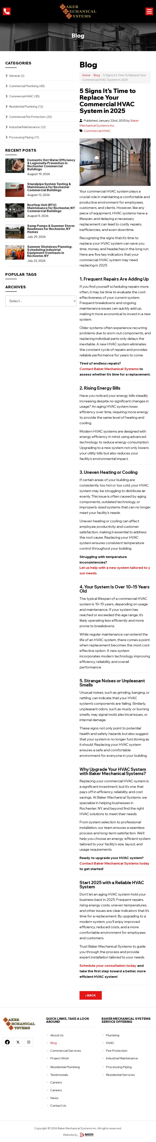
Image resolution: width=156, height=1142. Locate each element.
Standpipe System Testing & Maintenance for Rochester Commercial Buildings (49, 187)
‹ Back (90, 995)
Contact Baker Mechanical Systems (109, 369)
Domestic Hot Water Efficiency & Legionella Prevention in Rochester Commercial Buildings (51, 165)
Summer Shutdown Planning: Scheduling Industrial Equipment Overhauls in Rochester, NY (49, 251)
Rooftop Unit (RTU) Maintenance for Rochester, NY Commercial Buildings (51, 207)
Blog (97, 75)
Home (86, 75)
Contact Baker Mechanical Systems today (115, 863)
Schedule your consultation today (108, 965)
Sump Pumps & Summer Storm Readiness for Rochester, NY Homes (51, 228)
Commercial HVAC (97, 131)
